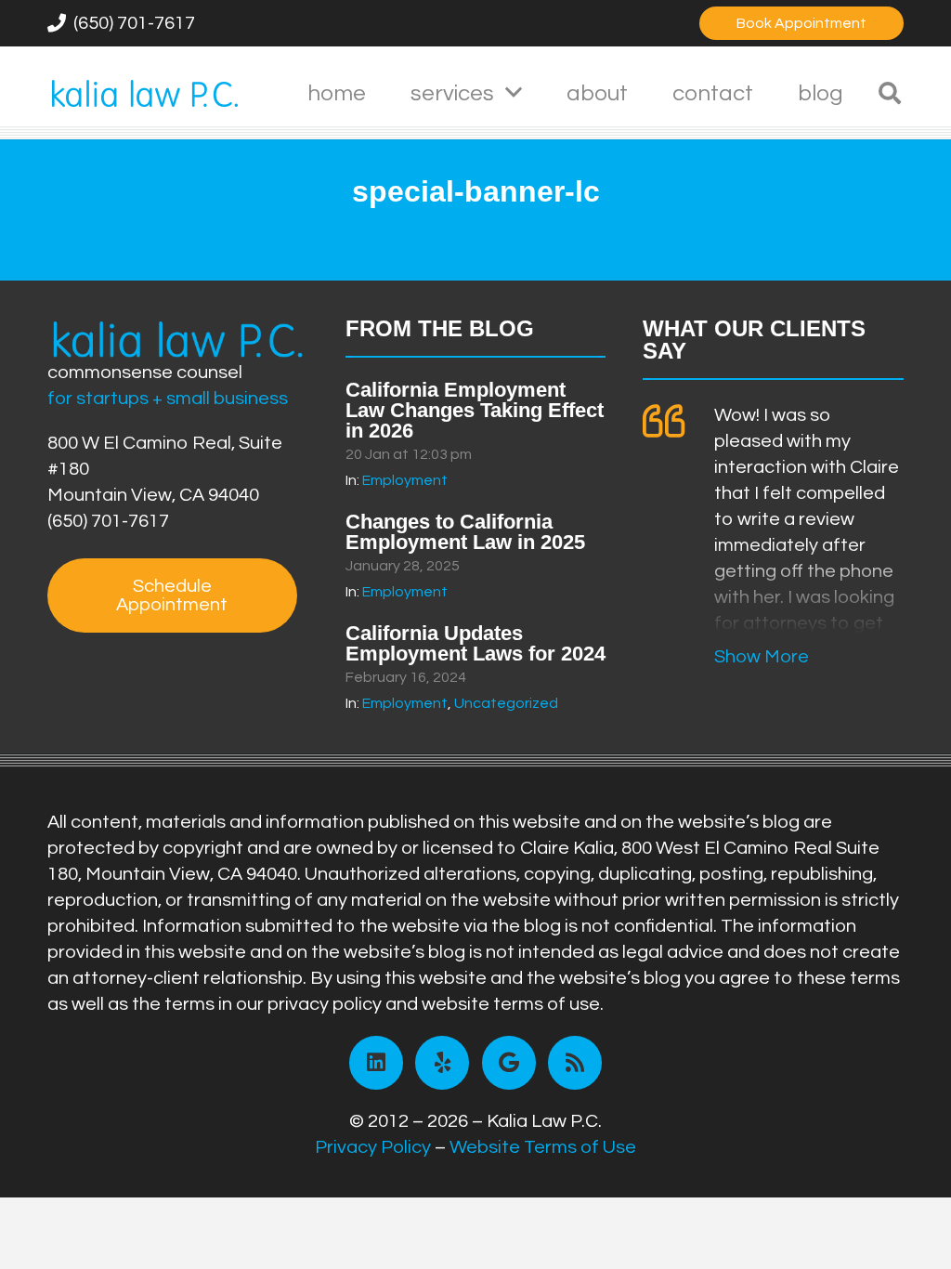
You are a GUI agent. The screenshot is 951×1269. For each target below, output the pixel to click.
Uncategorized (506, 703)
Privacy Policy (373, 1147)
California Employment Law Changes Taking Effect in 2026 (474, 410)
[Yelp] (442, 1063)
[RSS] (575, 1063)
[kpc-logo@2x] (144, 93)
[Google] (509, 1063)
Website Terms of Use (542, 1147)
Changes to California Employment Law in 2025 (465, 532)
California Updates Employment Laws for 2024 (475, 643)
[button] (513, 93)
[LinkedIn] (376, 1063)
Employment (405, 480)
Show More (761, 657)
